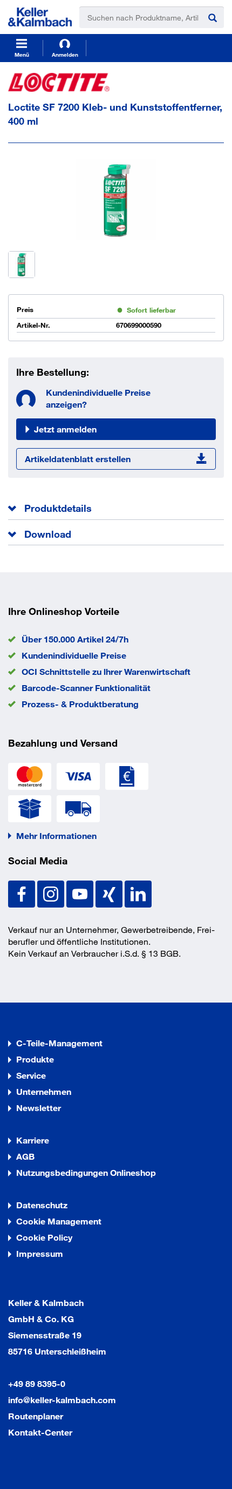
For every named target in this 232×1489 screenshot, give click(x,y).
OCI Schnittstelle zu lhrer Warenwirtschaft (106, 671)
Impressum (39, 1253)
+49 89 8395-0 (36, 1383)
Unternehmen (43, 1091)
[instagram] (51, 893)
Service (31, 1075)
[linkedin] (138, 893)
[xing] (110, 893)
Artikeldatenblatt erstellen (78, 459)
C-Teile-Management (59, 1043)
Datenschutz (41, 1205)
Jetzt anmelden (65, 429)
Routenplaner (35, 1416)
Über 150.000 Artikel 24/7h (75, 639)
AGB (25, 1156)
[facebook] (22, 893)
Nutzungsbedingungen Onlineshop (86, 1172)
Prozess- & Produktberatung (80, 704)
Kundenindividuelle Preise (74, 655)
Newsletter (38, 1107)
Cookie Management (58, 1221)
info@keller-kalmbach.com (62, 1400)
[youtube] (80, 893)
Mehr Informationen (56, 835)
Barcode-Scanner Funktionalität (86, 687)
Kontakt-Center (40, 1432)
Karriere (32, 1140)
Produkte (35, 1059)
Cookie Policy (44, 1237)
